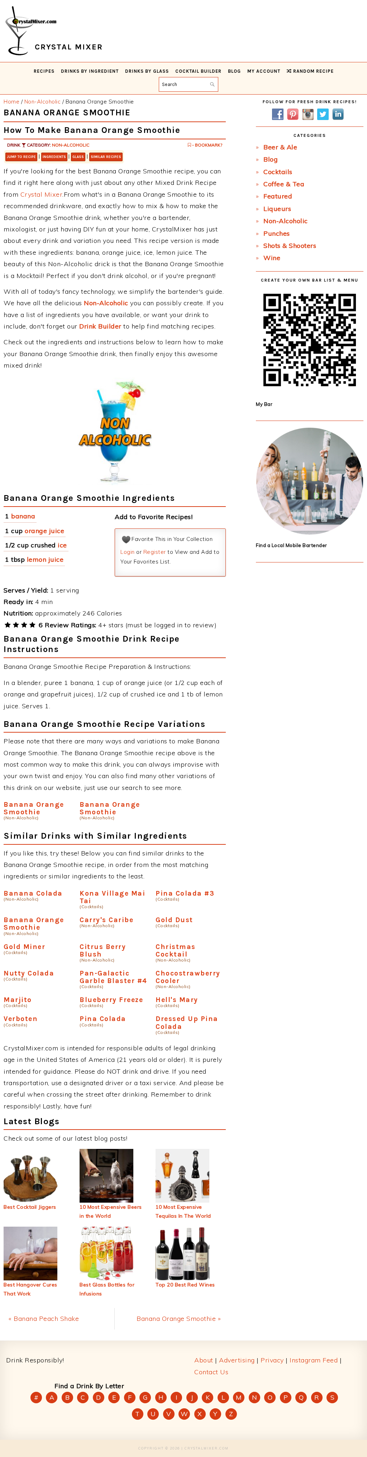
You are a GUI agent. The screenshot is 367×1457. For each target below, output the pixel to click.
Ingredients (54, 157)
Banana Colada (33, 893)
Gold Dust (174, 920)
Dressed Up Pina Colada (187, 1022)
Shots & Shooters (289, 245)
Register (154, 551)
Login (127, 551)
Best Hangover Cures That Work (30, 1289)
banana (23, 516)
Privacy (272, 1360)
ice (62, 545)
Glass (78, 157)
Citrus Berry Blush (103, 950)
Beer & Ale (280, 147)
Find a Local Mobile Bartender (291, 545)
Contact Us (211, 1372)
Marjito (18, 1000)
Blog (270, 159)
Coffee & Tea (283, 184)
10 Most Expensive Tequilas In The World (183, 1211)
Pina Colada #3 (185, 893)
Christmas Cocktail (176, 950)
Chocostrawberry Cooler (188, 977)
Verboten (21, 1019)
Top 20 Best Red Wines (185, 1284)
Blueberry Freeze (111, 1000)
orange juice (44, 531)
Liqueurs (277, 209)
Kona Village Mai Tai (112, 897)
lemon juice (45, 559)
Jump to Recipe (21, 157)
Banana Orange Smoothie (34, 808)
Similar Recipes (106, 157)
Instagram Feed (314, 1360)
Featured (277, 196)
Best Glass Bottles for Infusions (107, 1289)
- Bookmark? (206, 145)
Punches (276, 233)
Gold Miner (24, 947)
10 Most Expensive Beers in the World (111, 1211)
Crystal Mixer (41, 194)
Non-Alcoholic (70, 145)
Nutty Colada (29, 973)
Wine (271, 258)
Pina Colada (103, 1019)
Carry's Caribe (106, 920)
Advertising (237, 1360)
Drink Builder (100, 326)
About (203, 1360)
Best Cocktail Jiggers (30, 1207)
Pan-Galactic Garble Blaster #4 (113, 977)
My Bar (264, 404)
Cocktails (277, 172)
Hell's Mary (177, 1000)
